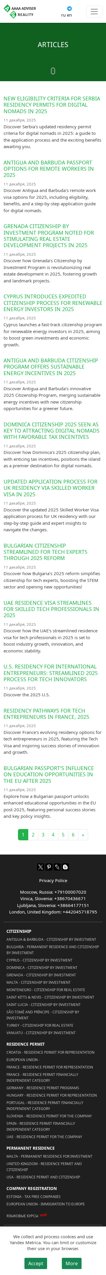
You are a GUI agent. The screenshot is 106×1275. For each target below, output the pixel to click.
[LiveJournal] (57, 867)
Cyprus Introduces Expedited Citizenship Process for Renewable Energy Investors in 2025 (53, 303)
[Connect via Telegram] (69, 8)
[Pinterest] (48, 867)
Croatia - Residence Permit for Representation (50, 1052)
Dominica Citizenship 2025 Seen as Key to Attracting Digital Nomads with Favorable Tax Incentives (52, 431)
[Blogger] (65, 867)
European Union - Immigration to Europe (45, 1204)
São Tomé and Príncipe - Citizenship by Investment (42, 1015)
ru (63, 15)
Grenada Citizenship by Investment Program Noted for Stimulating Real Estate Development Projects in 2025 (49, 236)
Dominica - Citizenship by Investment (41, 967)
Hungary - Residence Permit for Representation (51, 1095)
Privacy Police (53, 880)
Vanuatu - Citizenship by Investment (41, 1032)
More (72, 1263)
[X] (40, 867)
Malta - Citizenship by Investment (38, 982)
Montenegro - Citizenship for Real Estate (45, 989)
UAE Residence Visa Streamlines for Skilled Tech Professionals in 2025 (51, 609)
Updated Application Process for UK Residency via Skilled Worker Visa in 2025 (50, 488)
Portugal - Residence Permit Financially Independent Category (44, 1105)
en (69, 15)
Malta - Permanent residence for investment (49, 1156)
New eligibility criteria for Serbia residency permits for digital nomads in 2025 (52, 105)
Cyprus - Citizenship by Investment (39, 960)
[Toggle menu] (94, 11)
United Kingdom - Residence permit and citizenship (44, 1166)
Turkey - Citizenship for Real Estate (39, 1025)
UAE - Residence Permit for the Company (44, 1136)
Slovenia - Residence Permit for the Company (49, 1116)
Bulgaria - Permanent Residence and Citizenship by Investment (52, 949)
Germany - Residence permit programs (42, 1087)
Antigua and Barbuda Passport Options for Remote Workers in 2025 (49, 169)
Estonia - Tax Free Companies (33, 1196)
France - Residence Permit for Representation (49, 1067)
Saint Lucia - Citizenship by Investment (43, 1004)
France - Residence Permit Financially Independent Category (42, 1077)
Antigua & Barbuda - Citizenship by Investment (51, 939)
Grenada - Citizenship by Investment (41, 975)
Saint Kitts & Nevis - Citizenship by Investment (50, 997)
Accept (35, 1263)
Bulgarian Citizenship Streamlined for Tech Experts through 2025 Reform (45, 552)
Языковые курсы (22, 1215)
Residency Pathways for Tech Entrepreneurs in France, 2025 (46, 713)
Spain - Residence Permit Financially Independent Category (40, 1126)
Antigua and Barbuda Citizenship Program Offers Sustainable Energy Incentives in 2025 (51, 367)
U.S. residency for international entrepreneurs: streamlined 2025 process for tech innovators (51, 673)
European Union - (23, 1059)
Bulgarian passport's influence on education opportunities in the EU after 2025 (49, 774)
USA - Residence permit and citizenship (43, 1177)
